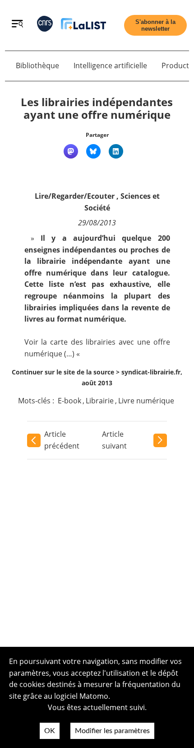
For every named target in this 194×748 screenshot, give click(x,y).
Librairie (100, 401)
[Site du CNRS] (45, 25)
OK (49, 730)
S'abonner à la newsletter (155, 25)
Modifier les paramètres (112, 730)
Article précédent (61, 440)
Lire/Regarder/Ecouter (75, 196)
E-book (69, 401)
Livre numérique (146, 401)
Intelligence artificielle (110, 65)
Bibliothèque (37, 65)
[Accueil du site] (83, 25)
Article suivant (114, 440)
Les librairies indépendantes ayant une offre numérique (97, 108)
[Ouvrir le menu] (17, 25)
